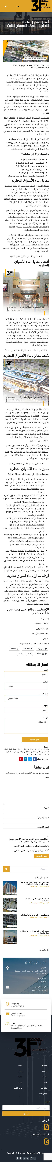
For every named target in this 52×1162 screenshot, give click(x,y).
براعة (20, 1082)
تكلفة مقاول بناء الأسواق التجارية (30, 166)
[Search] (6, 869)
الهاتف (45, 682)
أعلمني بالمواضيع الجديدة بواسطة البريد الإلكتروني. (29, 850)
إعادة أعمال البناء (14, 749)
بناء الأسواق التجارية (23, 752)
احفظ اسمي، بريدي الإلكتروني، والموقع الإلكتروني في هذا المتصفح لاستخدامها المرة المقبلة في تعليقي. (29, 840)
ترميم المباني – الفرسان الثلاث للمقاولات (35, 915)
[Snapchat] (17, 1158)
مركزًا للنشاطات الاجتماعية (19, 554)
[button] (18, 6)
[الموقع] (7, 968)
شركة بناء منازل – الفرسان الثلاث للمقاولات (37, 899)
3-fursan (22, 1153)
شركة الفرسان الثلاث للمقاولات (20, 329)
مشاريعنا (44, 1088)
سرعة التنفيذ (18, 1088)
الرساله (45, 717)
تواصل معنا (43, 1093)
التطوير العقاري (22, 189)
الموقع (43, 967)
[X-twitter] (24, 1158)
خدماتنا (44, 1071)
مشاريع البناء (31, 754)
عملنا (45, 1082)
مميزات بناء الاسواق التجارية (32, 169)
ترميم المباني (11, 752)
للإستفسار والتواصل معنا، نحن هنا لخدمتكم (26, 176)
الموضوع (45, 705)
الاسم (46, 670)
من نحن (44, 1076)
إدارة (20, 1071)
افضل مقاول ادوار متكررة (21, 256)
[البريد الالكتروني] (7, 987)
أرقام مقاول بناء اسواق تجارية (31, 173)
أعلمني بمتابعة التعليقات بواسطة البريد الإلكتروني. (29, 846)
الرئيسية (44, 1065)
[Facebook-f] (34, 1158)
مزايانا (20, 1065)
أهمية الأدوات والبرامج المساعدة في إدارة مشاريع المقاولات (34, 932)
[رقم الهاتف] (7, 979)
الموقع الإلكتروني (43, 827)
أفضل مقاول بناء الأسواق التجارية (30, 163)
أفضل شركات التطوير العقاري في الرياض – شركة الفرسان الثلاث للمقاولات (34, 883)
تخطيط (20, 1076)
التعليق (46, 777)
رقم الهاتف (42, 978)
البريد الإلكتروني (43, 817)
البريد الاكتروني (43, 694)
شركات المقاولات (43, 754)
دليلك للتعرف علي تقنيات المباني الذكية (21, 350)
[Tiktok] (27, 1158)
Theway (41, 1153)
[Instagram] (31, 1158)
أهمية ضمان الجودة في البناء (21, 463)
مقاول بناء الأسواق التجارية (32, 160)
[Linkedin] (20, 1158)
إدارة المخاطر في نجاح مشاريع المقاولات (35, 749)
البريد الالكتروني (40, 986)
